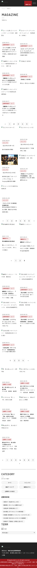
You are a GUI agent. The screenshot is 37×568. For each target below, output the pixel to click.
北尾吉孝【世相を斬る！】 (10, 508)
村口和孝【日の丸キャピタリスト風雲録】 (14, 518)
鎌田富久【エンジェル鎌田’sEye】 (12, 505)
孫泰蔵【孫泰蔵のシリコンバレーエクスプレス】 (16, 515)
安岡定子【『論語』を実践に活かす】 (13, 521)
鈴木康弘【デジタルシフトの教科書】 (13, 511)
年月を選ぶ (5, 533)
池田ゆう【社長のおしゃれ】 (11, 502)
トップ (3, 8)
